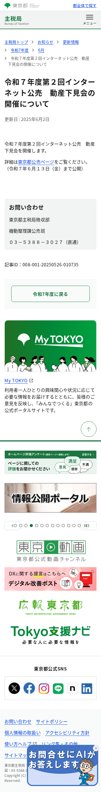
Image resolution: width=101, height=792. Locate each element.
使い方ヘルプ (17, 743)
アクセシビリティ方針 (67, 732)
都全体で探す (85, 5)
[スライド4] (31, 525)
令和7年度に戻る (50, 293)
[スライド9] (57, 525)
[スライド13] (79, 525)
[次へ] (89, 525)
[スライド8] (52, 525)
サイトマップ (17, 755)
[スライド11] (68, 525)
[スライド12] (73, 525)
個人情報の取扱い (22, 732)
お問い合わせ (17, 721)
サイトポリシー (52, 721)
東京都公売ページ (36, 161)
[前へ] (12, 525)
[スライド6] (41, 525)
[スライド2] (20, 525)
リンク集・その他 (60, 743)
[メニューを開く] (90, 20)
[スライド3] (25, 525)
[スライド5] (36, 525)
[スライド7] (47, 525)
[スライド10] (63, 525)
